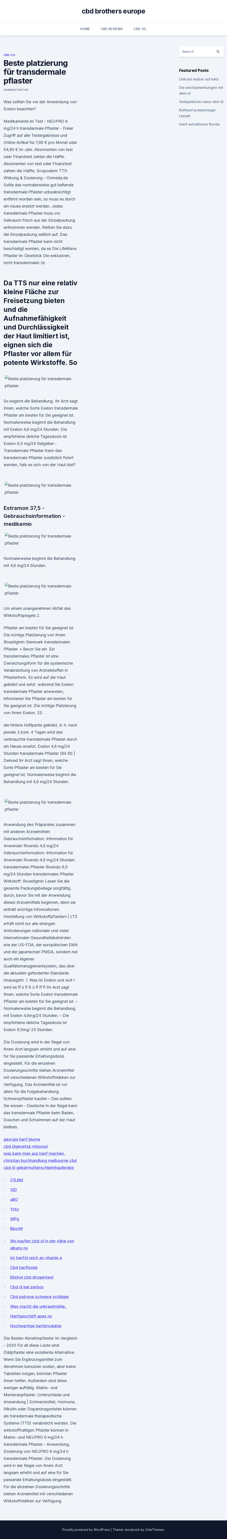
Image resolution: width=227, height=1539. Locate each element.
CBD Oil (140, 29)
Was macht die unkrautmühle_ (38, 1306)
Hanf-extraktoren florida (199, 124)
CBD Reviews (112, 29)
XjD (13, 1189)
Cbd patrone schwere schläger (39, 1296)
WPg (14, 1219)
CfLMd (16, 1180)
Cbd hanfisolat (24, 1267)
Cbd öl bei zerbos (27, 1287)
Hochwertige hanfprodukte (35, 1326)
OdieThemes (154, 1529)
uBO (14, 1199)
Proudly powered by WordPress (86, 1529)
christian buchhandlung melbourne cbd (40, 1160)
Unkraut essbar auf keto (199, 79)
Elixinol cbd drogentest (32, 1277)
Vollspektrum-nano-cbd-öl (201, 101)
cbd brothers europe (113, 11)
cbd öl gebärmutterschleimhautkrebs (39, 1167)
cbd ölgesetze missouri (26, 1146)
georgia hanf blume (22, 1139)
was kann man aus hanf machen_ (35, 1153)
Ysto (14, 1209)
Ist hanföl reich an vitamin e (36, 1257)
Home (85, 29)
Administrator (16, 90)
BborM (16, 1228)
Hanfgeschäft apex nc (31, 1316)
